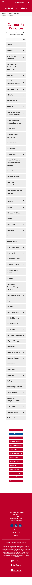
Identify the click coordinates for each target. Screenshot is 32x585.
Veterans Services (13, 418)
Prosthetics (11, 364)
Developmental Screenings (12, 135)
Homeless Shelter (13, 264)
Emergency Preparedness (12, 183)
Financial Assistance (14, 213)
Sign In (16, 535)
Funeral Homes (12, 236)
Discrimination (12, 143)
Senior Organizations (14, 386)
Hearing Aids (11, 253)
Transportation (12, 412)
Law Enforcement (13, 295)
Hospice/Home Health (12, 271)
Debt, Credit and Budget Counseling (14, 121)
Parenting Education (14, 335)
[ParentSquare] (16, 561)
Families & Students (7, 13)
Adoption (10, 50)
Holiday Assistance (13, 259)
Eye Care (10, 207)
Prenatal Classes (13, 358)
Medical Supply (12, 324)
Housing (10, 278)
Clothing (10, 106)
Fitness (9, 218)
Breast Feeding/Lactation (13, 82)
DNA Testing (11, 154)
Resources (16, 13)
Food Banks (11, 224)
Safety (9, 381)
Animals (10, 75)
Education (10, 171)
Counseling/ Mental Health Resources (14, 113)
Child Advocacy (12, 89)
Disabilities (11, 148)
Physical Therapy (13, 341)
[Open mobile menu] (3, 2)
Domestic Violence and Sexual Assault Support (14, 163)
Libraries (10, 306)
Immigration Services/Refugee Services (13, 287)
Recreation (11, 369)
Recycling (10, 375)
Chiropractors (12, 100)
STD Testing (11, 406)
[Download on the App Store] (16, 570)
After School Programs (11, 57)
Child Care (10, 95)
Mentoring (11, 329)
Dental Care (11, 129)
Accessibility (16, 532)
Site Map (16, 530)
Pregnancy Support (14, 352)
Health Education (13, 247)
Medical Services (13, 318)
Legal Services (12, 301)
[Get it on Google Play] (16, 565)
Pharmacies (11, 346)
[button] (20, 2)
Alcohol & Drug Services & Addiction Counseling (14, 67)
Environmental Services (12, 200)
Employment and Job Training (14, 192)
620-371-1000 (18, 521)
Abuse (9, 44)
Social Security (12, 392)
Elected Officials (13, 176)
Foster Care (11, 230)
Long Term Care (13, 312)
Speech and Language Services (13, 399)
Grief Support (12, 241)
